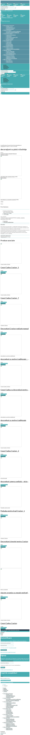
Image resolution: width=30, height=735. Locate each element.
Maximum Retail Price (8, 211)
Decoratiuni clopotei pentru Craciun (14, 541)
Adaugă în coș (4, 271)
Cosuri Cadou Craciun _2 (10, 451)
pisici (9, 219)
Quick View (3, 273)
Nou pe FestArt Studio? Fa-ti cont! (8, 652)
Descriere (5, 221)
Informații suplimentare (8, 222)
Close (2, 676)
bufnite (18, 217)
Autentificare (3, 650)
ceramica (22, 217)
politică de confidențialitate (7, 660)
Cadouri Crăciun (4, 325)
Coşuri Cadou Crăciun (5, 264)
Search (2, 9)
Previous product (4, 154)
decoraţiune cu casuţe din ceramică (8, 199)
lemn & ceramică (9, 217)
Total (4, 214)
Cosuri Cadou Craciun (9, 623)
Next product (3, 177)
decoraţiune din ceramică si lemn (8, 176)
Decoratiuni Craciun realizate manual (15, 329)
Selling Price (6, 213)
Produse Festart (6, 145)
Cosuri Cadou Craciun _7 (10, 298)
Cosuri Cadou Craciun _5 (10, 267)
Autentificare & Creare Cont (7, 682)
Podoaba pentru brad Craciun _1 (13, 511)
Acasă (2, 145)
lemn (7, 219)
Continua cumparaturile (6, 680)
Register (2, 667)
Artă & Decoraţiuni (14, 145)
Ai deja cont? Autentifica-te (7, 669)
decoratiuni (3, 219)
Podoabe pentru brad (5, 507)
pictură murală (4, 478)
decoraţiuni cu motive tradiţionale (8, 356)
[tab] (16, 221)
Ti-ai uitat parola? (12, 647)
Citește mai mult (4, 363)
